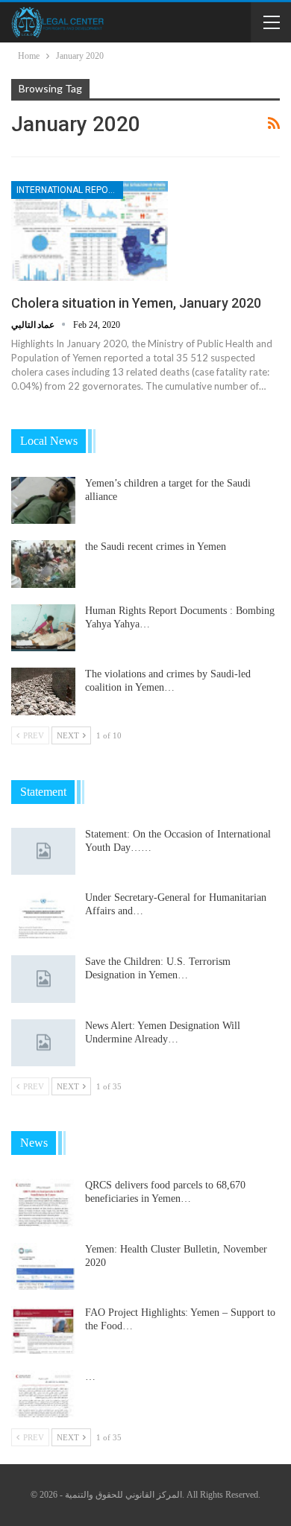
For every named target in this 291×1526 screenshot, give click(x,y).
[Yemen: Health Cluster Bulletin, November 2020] (43, 1267)
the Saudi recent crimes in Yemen (155, 546)
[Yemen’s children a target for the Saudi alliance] (43, 501)
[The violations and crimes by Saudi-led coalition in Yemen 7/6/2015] (43, 691)
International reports (69, 190)
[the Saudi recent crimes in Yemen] (43, 564)
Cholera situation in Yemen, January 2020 (136, 303)
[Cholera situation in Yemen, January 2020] (89, 231)
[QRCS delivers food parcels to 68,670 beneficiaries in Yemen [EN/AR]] (43, 1202)
